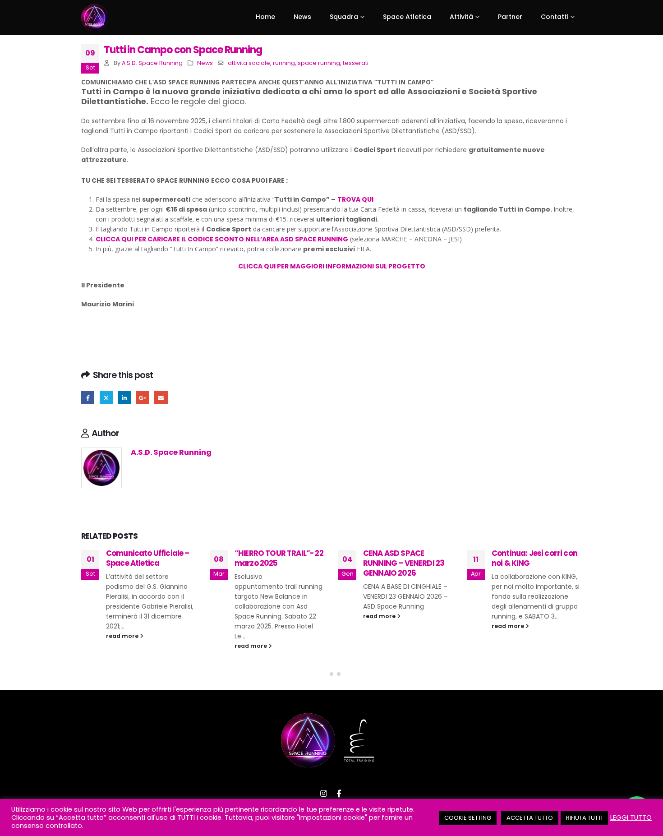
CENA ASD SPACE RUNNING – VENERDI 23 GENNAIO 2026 (403, 563)
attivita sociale (249, 63)
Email (160, 397)
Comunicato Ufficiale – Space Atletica (147, 558)
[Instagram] (324, 793)
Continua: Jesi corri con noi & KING (534, 558)
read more (123, 636)
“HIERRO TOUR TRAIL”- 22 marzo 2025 (279, 558)
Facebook (87, 397)
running (284, 63)
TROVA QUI (355, 199)
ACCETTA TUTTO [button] (529, 817)
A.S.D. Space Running (152, 63)
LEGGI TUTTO (631, 817)
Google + (142, 397)
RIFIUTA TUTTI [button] (584, 817)
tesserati (355, 63)
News (205, 63)
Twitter (106, 397)
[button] (324, 674)
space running (319, 63)
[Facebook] (339, 793)
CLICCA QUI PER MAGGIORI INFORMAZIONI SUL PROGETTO (331, 266)
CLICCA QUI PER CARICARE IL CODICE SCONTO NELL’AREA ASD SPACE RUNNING (222, 239)
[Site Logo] (94, 17)
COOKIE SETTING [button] (467, 817)
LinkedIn (124, 397)
